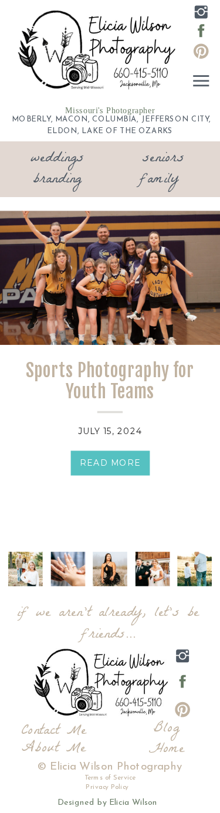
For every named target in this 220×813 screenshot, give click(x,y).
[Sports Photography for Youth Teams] (110, 278)
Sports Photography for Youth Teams (110, 381)
